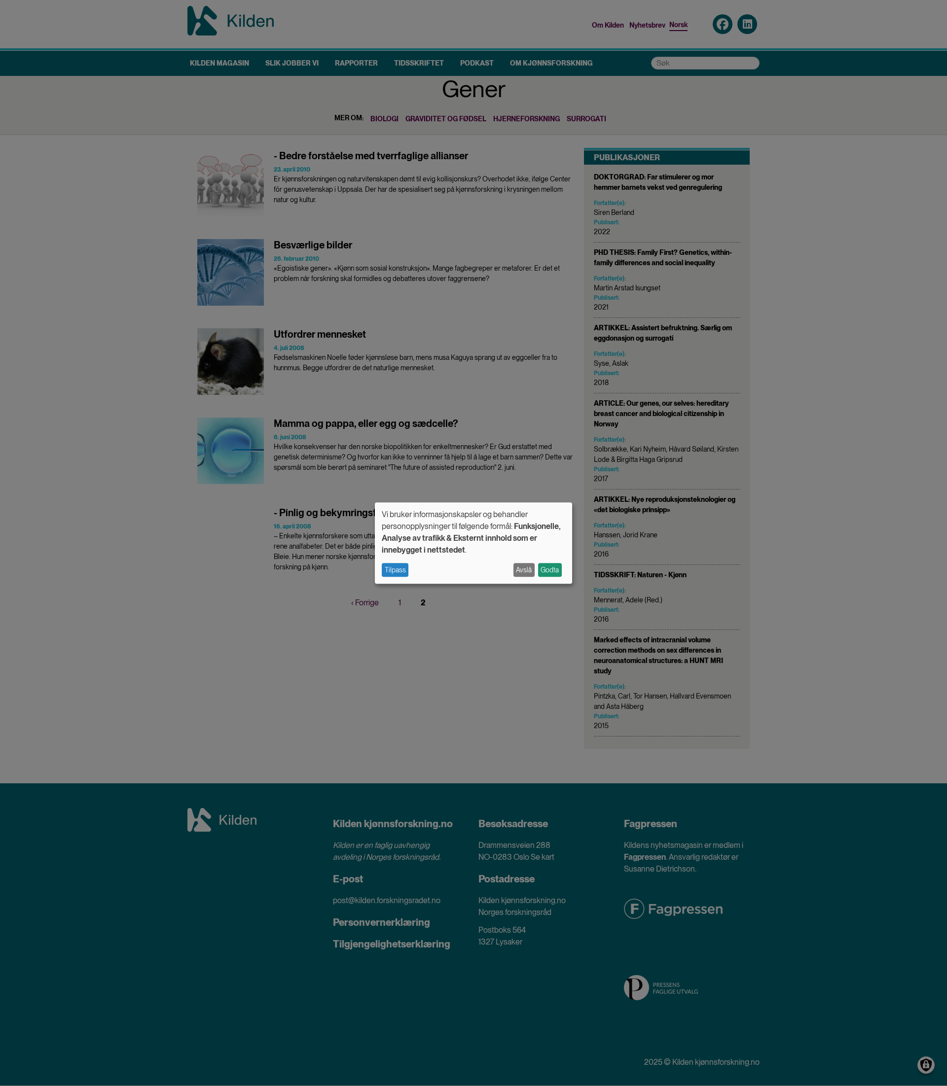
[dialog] (473, 543)
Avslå (524, 570)
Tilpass (395, 570)
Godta (550, 570)
